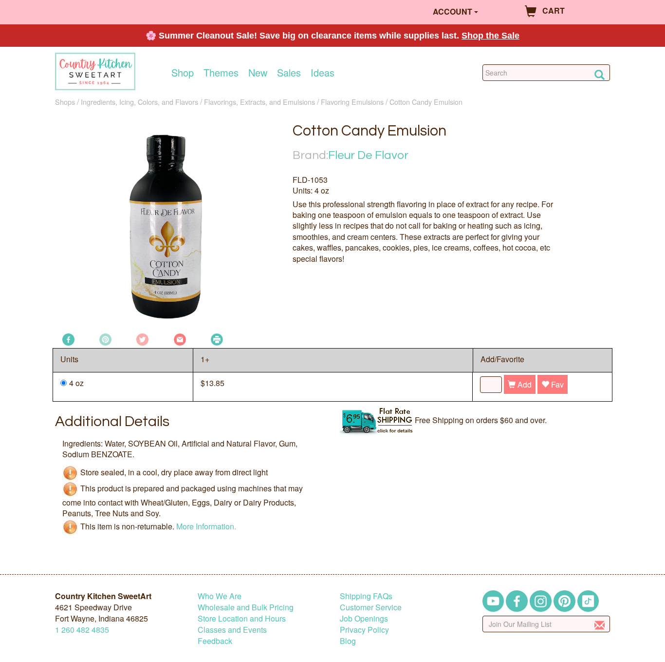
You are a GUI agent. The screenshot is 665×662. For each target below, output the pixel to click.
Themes (221, 72)
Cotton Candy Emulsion (425, 102)
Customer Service (371, 607)
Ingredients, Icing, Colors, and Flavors (139, 102)
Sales (289, 72)
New (257, 72)
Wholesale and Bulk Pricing (246, 607)
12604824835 (82, 629)
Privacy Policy (364, 629)
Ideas (322, 72)
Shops (65, 102)
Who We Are (219, 596)
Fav (556, 384)
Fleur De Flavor (368, 155)
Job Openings (364, 618)
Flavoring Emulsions (352, 102)
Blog (348, 640)
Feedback (215, 640)
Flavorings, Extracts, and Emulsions (259, 102)
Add (524, 384)
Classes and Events (232, 629)
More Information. (206, 525)
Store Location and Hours (242, 618)
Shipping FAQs (366, 596)
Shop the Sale (490, 35)
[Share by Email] (180, 338)
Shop (182, 72)
